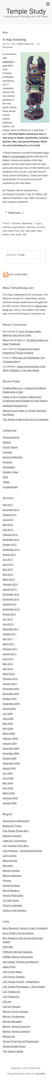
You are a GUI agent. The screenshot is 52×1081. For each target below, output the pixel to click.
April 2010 (8, 668)
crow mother (8, 230)
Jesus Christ (9, 966)
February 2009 (10, 738)
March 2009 (9, 733)
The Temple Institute (13, 1051)
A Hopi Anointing (14, 39)
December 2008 (11, 748)
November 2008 (11, 753)
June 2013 (8, 564)
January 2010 (10, 683)
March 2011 (9, 644)
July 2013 (8, 559)
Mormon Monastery (12, 1021)
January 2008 (10, 803)
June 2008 (8, 778)
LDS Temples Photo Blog (15, 845)
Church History (10, 447)
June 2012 (8, 624)
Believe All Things (12, 825)
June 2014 (8, 519)
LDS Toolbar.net (11, 996)
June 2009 (8, 718)
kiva (12, 234)
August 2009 (9, 708)
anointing (7, 227)
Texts (5, 477)
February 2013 (10, 584)
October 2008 (9, 758)
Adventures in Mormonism (16, 821)
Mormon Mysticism (12, 875)
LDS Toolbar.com (11, 991)
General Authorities (12, 457)
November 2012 (11, 599)
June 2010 (8, 659)
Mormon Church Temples (15, 1011)
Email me (7, 309)
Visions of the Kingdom (14, 910)
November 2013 (11, 539)
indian (39, 230)
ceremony (30, 227)
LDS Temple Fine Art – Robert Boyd (21, 981)
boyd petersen (18, 227)
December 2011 (11, 629)
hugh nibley (30, 230)
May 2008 (8, 783)
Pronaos (7, 880)
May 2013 (8, 569)
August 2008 (9, 768)
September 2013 (11, 549)
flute (17, 230)
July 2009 (8, 713)
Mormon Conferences (14, 1016)
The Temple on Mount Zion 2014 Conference (25, 419)
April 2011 (8, 639)
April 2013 (8, 574)
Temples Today (10, 472)
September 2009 (11, 703)
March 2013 (9, 579)
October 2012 (9, 604)
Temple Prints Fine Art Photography (21, 1041)
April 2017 (8, 504)
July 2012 (8, 619)
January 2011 (10, 654)
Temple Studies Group (14, 1046)
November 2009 (11, 693)
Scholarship (27, 223)
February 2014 (10, 534)
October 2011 (9, 634)
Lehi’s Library (9, 855)
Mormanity (8, 865)
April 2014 (8, 529)
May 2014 (8, 524)
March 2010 (9, 673)
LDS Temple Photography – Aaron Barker (24, 986)
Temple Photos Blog (13, 895)
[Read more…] (15, 212)
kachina (6, 234)
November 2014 (11, 509)
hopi (22, 230)
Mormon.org (9, 1036)
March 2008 (9, 793)
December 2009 (11, 688)
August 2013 (9, 554)
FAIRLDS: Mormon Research (17, 952)
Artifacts (7, 442)
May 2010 (8, 664)
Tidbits (6, 482)
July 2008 (8, 773)
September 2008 (11, 763)
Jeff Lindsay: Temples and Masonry (21, 961)
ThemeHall (40, 1073)
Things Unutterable (12, 905)
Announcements (11, 437)
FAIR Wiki (8, 947)
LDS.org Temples (11, 1006)
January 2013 (10, 589)
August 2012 (9, 614)
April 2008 (8, 788)
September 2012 (11, 609)
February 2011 (10, 649)
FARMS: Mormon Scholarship (18, 956)
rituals (18, 234)
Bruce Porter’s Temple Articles (18, 933)
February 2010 (10, 678)
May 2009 (8, 723)
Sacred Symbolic (11, 885)
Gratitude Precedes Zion (15, 405)
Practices (16, 223)
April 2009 (8, 728)
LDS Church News (12, 971)
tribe (24, 234)
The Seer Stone (11, 900)
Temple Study (26, 10)
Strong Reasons (11, 890)
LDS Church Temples (14, 976)
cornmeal (41, 227)
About (39, 306)
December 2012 (11, 594)
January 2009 (10, 743)
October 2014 (9, 514)
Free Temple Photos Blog (15, 830)
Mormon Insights (11, 870)
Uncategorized (10, 487)
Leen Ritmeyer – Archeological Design (22, 850)
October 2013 (9, 544)
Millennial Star (10, 860)
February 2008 (10, 798)
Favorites (7, 452)
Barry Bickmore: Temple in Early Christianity (25, 928)
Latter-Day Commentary (15, 840)
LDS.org (7, 1001)
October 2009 (9, 698)
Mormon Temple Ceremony (16, 1026)
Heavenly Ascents (12, 835)
